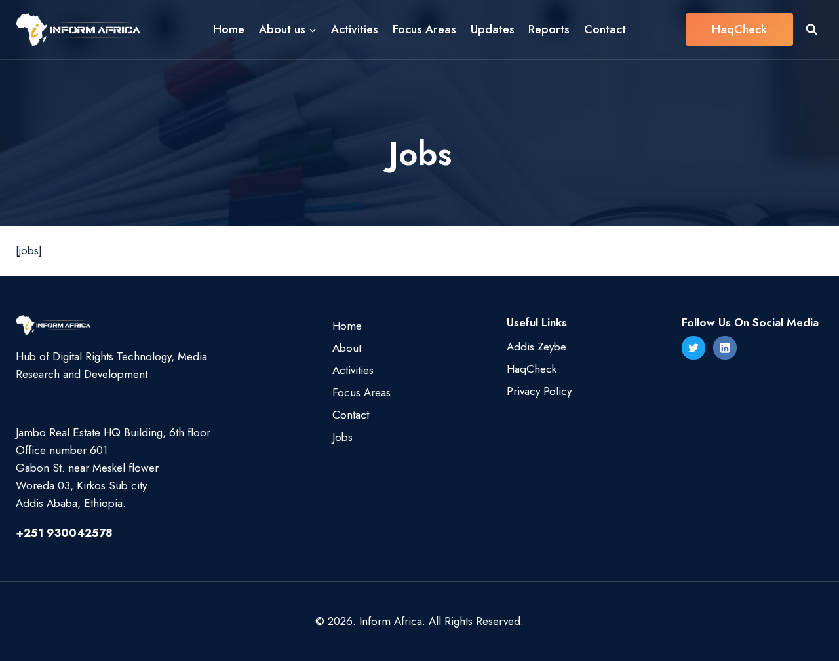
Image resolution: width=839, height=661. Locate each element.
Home (228, 29)
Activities (354, 29)
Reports (549, 29)
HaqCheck (739, 29)
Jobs (342, 437)
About (346, 348)
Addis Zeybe (536, 346)
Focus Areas (424, 29)
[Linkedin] (725, 348)
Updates (493, 29)
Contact (605, 29)
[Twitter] (693, 348)
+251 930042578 (64, 532)
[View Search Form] (811, 29)
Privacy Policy (539, 391)
